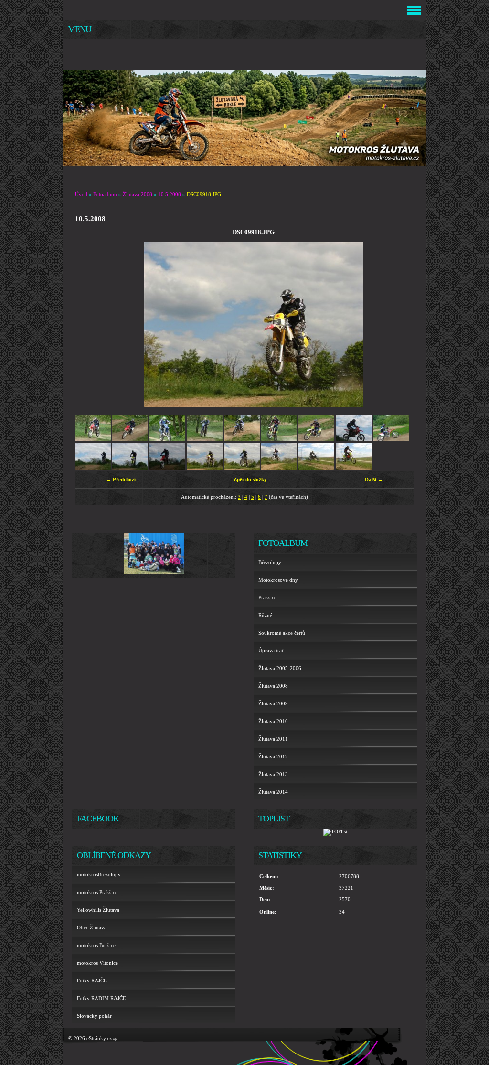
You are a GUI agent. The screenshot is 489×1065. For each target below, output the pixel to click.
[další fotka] (403, 324)
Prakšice (267, 597)
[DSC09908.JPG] (205, 439)
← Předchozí (121, 479)
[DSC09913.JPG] (391, 439)
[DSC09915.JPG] (130, 468)
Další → (374, 479)
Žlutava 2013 (273, 774)
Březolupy (269, 562)
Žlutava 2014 (273, 792)
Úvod (81, 194)
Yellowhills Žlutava (98, 910)
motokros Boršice (96, 945)
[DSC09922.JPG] (354, 468)
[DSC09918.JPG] (205, 468)
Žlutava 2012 (273, 756)
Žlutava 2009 (273, 703)
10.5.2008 (169, 194)
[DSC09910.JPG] (279, 439)
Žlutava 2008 (137, 194)
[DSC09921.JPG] (316, 468)
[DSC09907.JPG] (167, 439)
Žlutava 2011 (273, 739)
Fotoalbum (105, 194)
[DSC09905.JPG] (93, 439)
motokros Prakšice (97, 892)
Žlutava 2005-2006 (279, 668)
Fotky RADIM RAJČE (101, 998)
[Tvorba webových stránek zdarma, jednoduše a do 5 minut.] (115, 1039)
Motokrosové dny (278, 580)
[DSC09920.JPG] (279, 468)
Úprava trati (271, 650)
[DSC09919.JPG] (242, 468)
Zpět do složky (250, 479)
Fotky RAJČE (92, 980)
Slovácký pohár (94, 1016)
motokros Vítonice (97, 963)
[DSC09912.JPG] (354, 439)
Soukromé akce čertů (281, 633)
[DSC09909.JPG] (242, 439)
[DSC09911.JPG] (316, 439)
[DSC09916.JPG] (167, 468)
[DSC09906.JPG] (130, 439)
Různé (265, 615)
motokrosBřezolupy (99, 874)
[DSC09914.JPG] (93, 468)
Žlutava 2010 (273, 721)
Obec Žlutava (91, 927)
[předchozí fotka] (104, 324)
